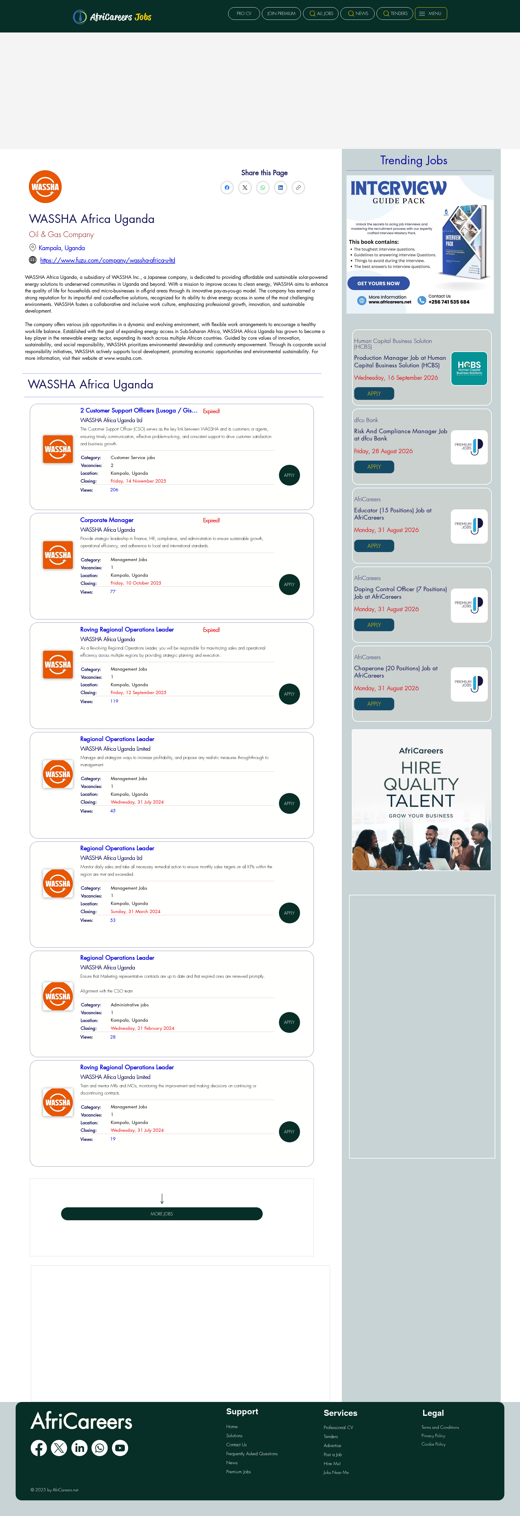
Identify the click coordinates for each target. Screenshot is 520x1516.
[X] (59, 1448)
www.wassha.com (122, 358)
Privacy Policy (433, 1435)
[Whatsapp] (99, 1448)
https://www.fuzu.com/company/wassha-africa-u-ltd (107, 260)
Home (232, 1427)
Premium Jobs (238, 1472)
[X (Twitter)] (245, 187)
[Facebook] (227, 187)
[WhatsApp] (263, 187)
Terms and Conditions (440, 1427)
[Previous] (355, 244)
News (232, 1463)
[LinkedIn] (280, 187)
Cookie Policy (433, 1444)
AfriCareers (121, 17)
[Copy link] (298, 187)
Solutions (234, 1436)
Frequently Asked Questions (252, 1454)
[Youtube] (120, 1448)
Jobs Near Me (336, 1472)
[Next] (486, 244)
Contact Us (236, 1445)
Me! (332, 1463)
